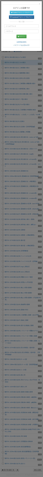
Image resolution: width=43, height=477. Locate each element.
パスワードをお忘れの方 (21, 45)
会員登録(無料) (21, 42)
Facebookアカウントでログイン (22, 17)
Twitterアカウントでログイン (22, 12)
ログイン (22, 36)
